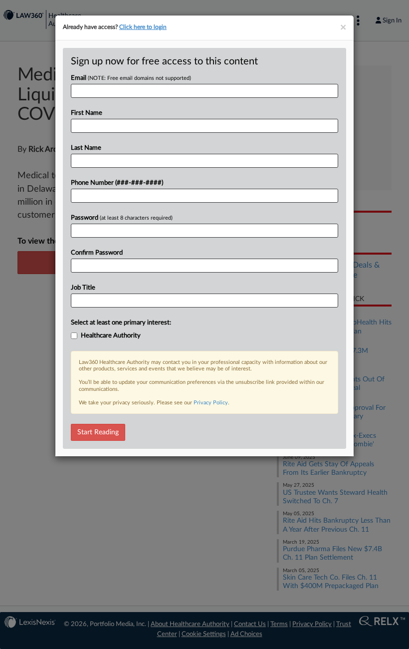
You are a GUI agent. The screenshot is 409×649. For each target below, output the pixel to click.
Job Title (83, 288)
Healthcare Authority (111, 335)
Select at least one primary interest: (121, 323)
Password (122, 218)
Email (131, 78)
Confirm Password (97, 253)
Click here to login (143, 27)
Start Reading (98, 432)
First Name (86, 113)
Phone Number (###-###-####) (117, 183)
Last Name (86, 148)
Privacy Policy (211, 402)
